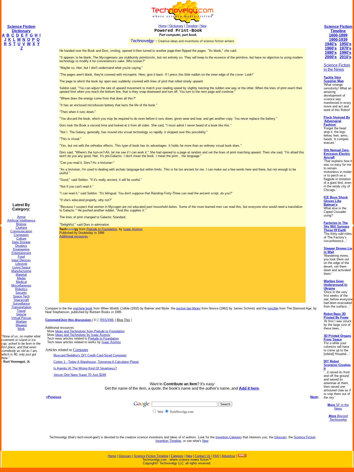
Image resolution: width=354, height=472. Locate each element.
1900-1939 (338, 40)
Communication (21, 231)
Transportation (21, 307)
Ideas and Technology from (90, 331)
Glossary (280, 437)
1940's (331, 44)
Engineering (21, 249)
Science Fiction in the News (337, 67)
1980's (331, 53)
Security (21, 293)
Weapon (21, 325)
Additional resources (73, 236)
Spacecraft (21, 300)
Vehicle (21, 314)
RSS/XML (107, 320)
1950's (345, 44)
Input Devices (21, 260)
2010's (345, 57)
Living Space (21, 267)
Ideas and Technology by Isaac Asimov (82, 335)
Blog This (123, 320)
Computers (21, 235)
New (203, 26)
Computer (80, 350)
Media (21, 278)
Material (21, 274)
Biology (21, 224)
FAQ (216, 456)
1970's (345, 48)
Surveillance (21, 303)
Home (162, 26)
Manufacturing (21, 271)
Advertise (228, 456)
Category (177, 456)
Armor (21, 217)
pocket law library (188, 308)
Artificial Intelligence (21, 220)
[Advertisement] (20, 126)
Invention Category (229, 437)
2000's (331, 57)
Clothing (21, 227)
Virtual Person (21, 318)
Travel (21, 311)
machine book (82, 308)
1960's (331, 48)
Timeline (192, 26)
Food (21, 256)
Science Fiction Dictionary (21, 29)
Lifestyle (21, 264)
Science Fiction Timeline (338, 29)
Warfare (21, 321)
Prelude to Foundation (103, 338)
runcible (273, 308)
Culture (21, 238)
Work (21, 329)
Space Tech (21, 296)
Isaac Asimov (132, 229)
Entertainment (21, 253)
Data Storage (21, 242)
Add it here (249, 388)
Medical (21, 282)
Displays (21, 246)
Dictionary (176, 26)
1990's (345, 53)
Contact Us (202, 456)
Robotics (21, 289)
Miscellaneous (21, 285)
